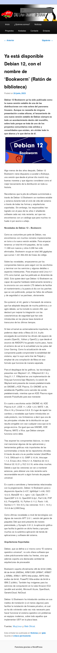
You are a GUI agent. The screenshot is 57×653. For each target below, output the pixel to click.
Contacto (34, 30)
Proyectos (9, 30)
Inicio (7, 24)
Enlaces (46, 30)
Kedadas (22, 30)
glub (44, 632)
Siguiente (47, 40)
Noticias (38, 24)
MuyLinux (17, 626)
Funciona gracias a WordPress (28, 646)
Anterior (9, 40)
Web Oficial (29, 626)
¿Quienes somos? (22, 24)
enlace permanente (22, 635)
